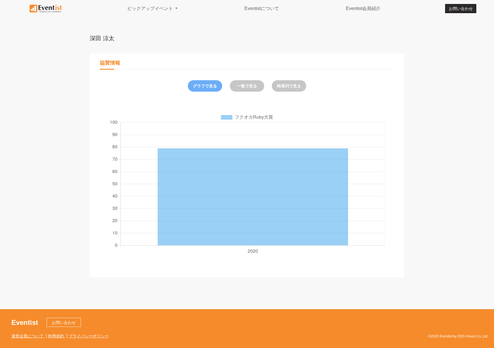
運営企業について (28, 336)
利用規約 (56, 336)
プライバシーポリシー (89, 336)
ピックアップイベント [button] (150, 8)
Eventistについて (261, 8)
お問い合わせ (461, 8)
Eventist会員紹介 (363, 8)
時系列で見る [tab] (289, 86)
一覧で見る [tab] (247, 86)
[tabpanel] (247, 183)
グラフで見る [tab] (205, 86)
